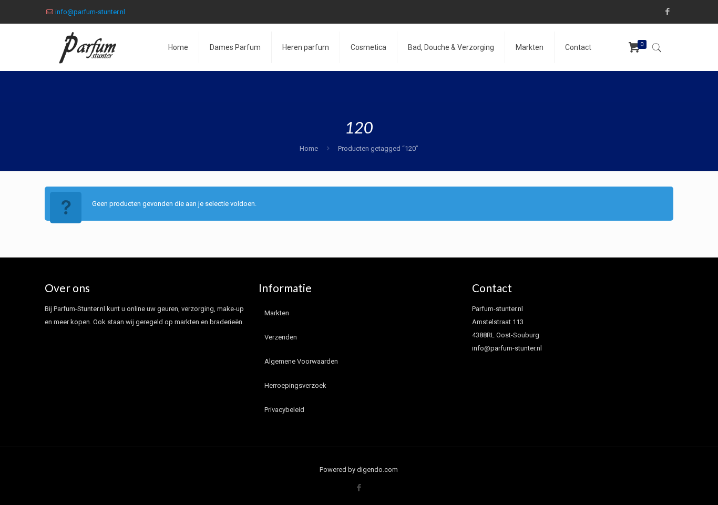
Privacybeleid (284, 410)
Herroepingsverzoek (295, 385)
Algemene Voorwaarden (301, 361)
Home (309, 148)
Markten (276, 313)
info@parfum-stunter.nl (90, 12)
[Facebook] (667, 11)
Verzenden (280, 337)
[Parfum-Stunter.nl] (98, 47)
